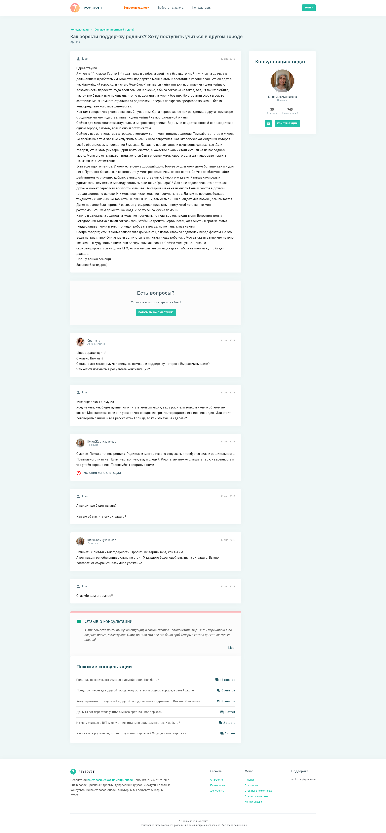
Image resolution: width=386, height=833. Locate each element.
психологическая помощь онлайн (110, 780)
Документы (217, 790)
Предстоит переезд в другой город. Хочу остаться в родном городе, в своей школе (135, 690)
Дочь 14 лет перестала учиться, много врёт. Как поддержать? (119, 712)
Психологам (217, 785)
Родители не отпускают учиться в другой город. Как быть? (117, 680)
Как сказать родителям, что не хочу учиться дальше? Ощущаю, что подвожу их (132, 733)
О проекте (216, 779)
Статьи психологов (256, 796)
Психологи (251, 785)
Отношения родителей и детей (114, 29)
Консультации (80, 29)
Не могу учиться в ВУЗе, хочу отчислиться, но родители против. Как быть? (128, 723)
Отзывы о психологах (258, 790)
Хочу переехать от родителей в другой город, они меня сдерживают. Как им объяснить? (138, 701)
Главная (250, 779)
